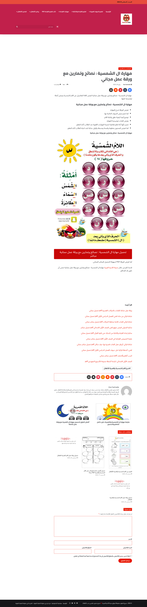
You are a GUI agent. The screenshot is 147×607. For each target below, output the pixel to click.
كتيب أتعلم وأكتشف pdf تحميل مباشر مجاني (116, 356)
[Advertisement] (74, 50)
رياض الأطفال (35, 11)
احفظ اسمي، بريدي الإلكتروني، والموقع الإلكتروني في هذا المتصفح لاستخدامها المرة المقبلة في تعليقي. (101, 556)
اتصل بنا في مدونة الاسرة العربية (24, 603)
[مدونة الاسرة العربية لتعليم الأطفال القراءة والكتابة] (126, 19)
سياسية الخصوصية (57, 603)
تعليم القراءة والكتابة (79, 11)
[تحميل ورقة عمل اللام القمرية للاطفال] (66, 445)
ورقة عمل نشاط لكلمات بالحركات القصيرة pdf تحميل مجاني (110, 310)
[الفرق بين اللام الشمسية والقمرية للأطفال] (120, 453)
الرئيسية (108, 11)
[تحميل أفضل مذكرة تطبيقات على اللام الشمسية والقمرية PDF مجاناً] (93, 452)
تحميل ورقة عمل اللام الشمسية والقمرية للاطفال (121, 498)
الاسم (130, 539)
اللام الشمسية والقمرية (125, 68)
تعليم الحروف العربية (96, 11)
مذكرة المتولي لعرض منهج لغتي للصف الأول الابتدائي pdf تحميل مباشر (106, 327)
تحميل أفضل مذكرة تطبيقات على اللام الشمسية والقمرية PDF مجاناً (94, 471)
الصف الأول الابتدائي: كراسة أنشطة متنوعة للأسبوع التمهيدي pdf (108, 361)
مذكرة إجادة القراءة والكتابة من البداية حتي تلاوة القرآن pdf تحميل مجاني (106, 333)
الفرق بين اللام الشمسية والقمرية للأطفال (120, 471)
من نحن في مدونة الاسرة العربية (42, 603)
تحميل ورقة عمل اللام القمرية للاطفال (67, 455)
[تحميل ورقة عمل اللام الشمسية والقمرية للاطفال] (120, 487)
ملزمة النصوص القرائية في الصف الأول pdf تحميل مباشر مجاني (109, 339)
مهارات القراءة (64, 11)
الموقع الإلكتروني (86, 547)
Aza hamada (126, 84)
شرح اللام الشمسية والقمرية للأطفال (116, 368)
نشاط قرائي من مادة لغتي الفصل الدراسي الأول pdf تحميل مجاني (108, 316)
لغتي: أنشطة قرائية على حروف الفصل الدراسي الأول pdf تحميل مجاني (107, 350)
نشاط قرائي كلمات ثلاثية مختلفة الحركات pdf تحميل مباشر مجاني (108, 322)
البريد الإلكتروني (127, 547)
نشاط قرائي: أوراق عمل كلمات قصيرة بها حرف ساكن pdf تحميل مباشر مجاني (104, 344)
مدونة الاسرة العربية (111, 267)
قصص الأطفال (22, 11)
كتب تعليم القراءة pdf (49, 11)
